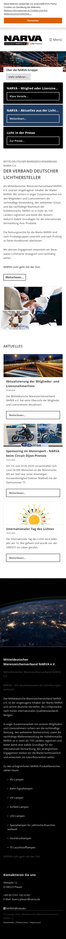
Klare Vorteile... (19, 96)
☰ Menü (55, 40)
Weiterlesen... (18, 118)
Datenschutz (22, 922)
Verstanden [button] (33, 20)
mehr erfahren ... (18, 77)
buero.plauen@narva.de (26, 899)
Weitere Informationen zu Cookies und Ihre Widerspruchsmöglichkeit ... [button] (25, 12)
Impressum (35, 922)
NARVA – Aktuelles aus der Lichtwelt (35, 110)
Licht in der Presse (21, 132)
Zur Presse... (17, 140)
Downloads (8, 922)
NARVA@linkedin (16, 908)
